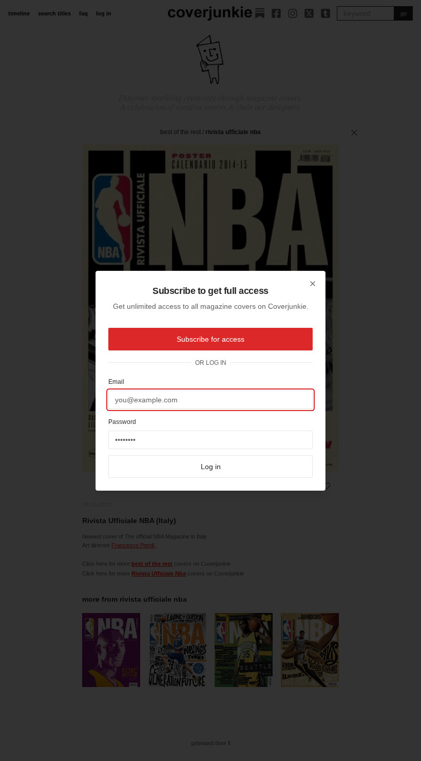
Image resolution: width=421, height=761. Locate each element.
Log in (211, 466)
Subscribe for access (210, 339)
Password (122, 421)
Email (116, 381)
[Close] (313, 284)
